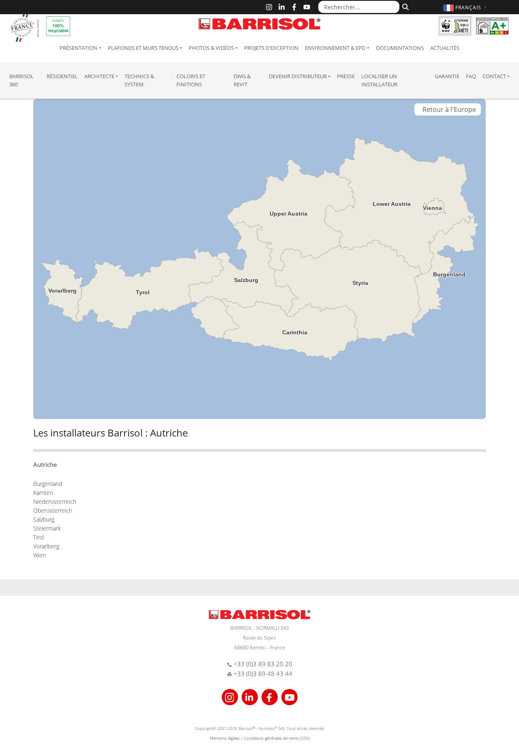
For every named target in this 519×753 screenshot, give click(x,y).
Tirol (38, 537)
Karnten (43, 492)
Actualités (444, 47)
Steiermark (47, 528)
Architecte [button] (99, 76)
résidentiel (62, 76)
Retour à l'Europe (447, 109)
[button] (466, 7)
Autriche (45, 464)
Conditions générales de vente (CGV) (277, 738)
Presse (346, 76)
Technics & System (139, 80)
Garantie (447, 76)
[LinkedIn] (281, 7)
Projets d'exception (271, 47)
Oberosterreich (52, 510)
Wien (39, 555)
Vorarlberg (46, 546)
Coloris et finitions (190, 80)
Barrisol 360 (21, 80)
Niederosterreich (54, 501)
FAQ (471, 76)
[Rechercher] (404, 6)
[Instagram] (269, 7)
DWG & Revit (242, 80)
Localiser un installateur (379, 80)
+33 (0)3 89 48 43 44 (263, 674)
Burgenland (47, 484)
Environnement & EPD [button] (335, 47)
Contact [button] (494, 76)
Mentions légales (225, 738)
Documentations (400, 47)
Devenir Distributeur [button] (298, 76)
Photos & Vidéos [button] (211, 47)
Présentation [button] (78, 47)
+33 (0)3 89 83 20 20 (263, 664)
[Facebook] (294, 7)
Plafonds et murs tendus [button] (143, 47)
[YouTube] (306, 7)
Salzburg (43, 519)
